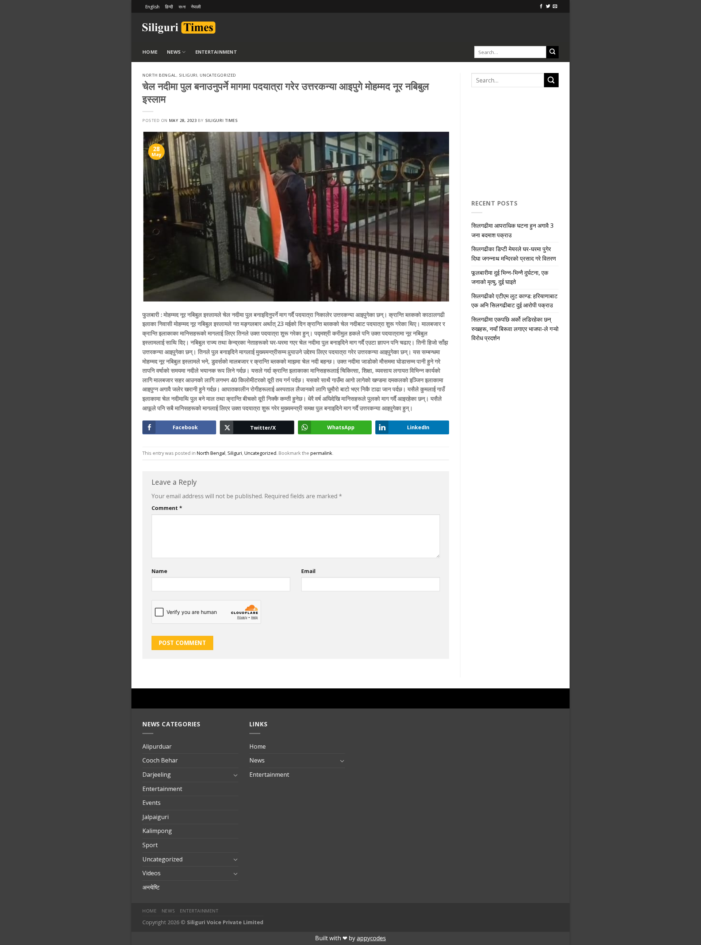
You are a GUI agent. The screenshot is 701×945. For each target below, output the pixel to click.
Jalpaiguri (155, 817)
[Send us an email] (555, 6)
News (174, 52)
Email (308, 571)
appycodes (371, 938)
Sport (150, 845)
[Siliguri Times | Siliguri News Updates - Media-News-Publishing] (178, 28)
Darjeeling (156, 775)
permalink (321, 453)
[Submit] (552, 52)
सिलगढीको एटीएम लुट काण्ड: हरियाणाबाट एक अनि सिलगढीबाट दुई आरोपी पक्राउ (514, 301)
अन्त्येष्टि (151, 887)
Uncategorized (218, 75)
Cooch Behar (160, 760)
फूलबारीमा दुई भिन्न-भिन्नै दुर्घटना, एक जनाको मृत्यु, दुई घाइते (509, 277)
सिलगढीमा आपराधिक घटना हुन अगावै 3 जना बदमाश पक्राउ (512, 230)
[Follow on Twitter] (548, 6)
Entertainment (216, 52)
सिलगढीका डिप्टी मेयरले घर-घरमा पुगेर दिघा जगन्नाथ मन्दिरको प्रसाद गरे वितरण (513, 253)
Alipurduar (157, 746)
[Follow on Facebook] (541, 6)
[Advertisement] (473, 26)
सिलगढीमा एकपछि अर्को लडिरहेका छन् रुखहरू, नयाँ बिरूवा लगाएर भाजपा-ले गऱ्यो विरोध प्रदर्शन (515, 328)
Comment (167, 507)
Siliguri (188, 75)
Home (149, 52)
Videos (151, 873)
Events (151, 803)
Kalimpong (157, 831)
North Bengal (159, 75)
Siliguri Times (221, 120)
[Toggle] (235, 775)
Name (159, 571)
